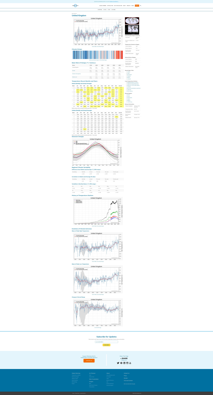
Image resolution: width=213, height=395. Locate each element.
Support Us (89, 360)
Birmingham (129, 74)
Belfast (128, 77)
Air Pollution (110, 5)
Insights (128, 5)
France (128, 96)
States (104, 9)
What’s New (91, 376)
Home (73, 393)
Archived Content (128, 380)
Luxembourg (129, 101)
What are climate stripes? (94, 60)
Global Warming (102, 5)
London (128, 71)
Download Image (100, 46)
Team (107, 378)
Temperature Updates (76, 375)
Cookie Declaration (83, 393)
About (124, 5)
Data (90, 375)
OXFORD (129, 86)
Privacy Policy (77, 393)
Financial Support (109, 385)
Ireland (128, 94)
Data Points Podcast (93, 385)
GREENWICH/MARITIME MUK (133, 84)
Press (132, 5)
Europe (73, 70)
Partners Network (110, 383)
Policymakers (91, 386)
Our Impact (108, 376)
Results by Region (75, 376)
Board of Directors (110, 380)
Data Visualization (118, 5)
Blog (90, 383)
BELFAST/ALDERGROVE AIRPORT (134, 88)
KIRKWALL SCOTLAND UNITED (133, 85)
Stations (113, 9)
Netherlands (129, 97)
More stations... (130, 91)
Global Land (74, 77)
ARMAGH (129, 89)
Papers (73, 383)
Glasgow (129, 76)
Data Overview (75, 380)
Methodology (74, 381)
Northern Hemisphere (76, 73)
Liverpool (129, 78)
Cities (109, 9)
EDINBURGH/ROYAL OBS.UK (132, 82)
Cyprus (128, 99)
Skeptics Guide (75, 378)
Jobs (107, 381)
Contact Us (126, 373)
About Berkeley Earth (110, 375)
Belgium (128, 100)
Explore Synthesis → (114, 1)
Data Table (94, 46)
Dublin (128, 73)
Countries (100, 9)
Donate (137, 5)
